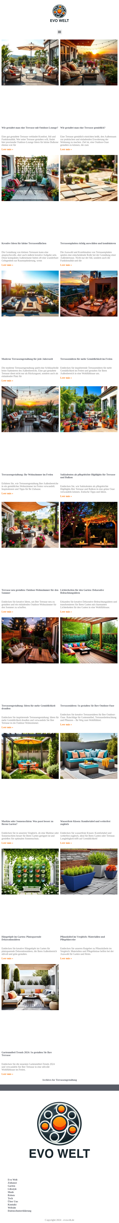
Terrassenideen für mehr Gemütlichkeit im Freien (86, 359)
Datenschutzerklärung (19, 1210)
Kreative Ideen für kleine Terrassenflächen (24, 243)
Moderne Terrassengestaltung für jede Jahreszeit (27, 359)
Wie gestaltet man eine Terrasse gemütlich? (82, 127)
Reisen (11, 1195)
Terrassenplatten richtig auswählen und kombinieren (88, 243)
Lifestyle (12, 1189)
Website (12, 1207)
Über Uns (13, 1201)
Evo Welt (12, 1179)
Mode (11, 1192)
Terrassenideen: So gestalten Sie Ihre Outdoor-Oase (87, 705)
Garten (11, 1186)
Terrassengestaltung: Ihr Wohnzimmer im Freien (27, 474)
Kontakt (12, 1204)
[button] (59, 32)
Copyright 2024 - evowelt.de (59, 1220)
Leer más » (7, 149)
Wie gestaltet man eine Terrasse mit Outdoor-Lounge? (30, 127)
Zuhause (12, 1182)
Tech (10, 1198)
